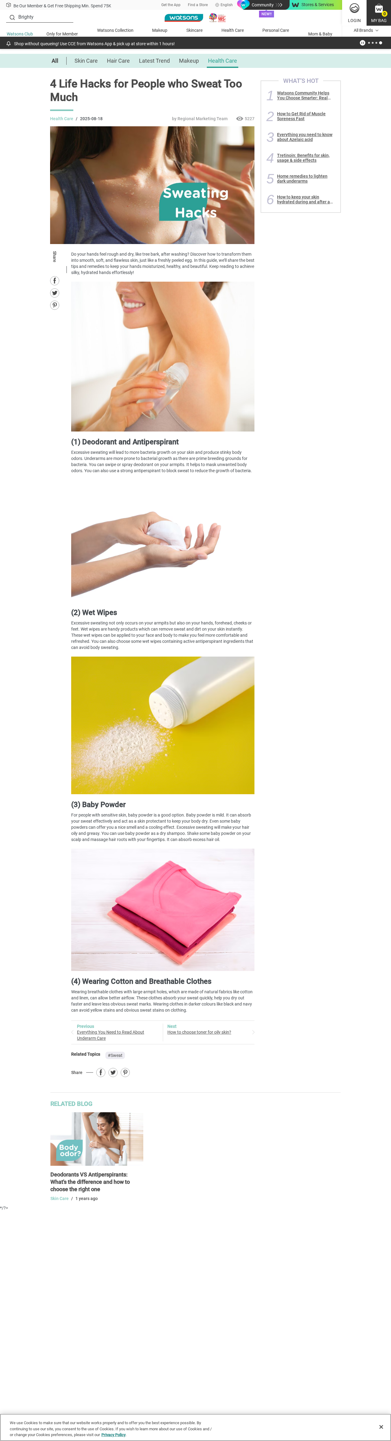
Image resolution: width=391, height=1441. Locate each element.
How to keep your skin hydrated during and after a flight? (303, 199)
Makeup (159, 30)
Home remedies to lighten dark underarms (302, 178)
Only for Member (62, 33)
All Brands (363, 30)
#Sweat (115, 1055)
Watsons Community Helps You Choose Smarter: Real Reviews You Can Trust (303, 95)
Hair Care (118, 60)
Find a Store (198, 5)
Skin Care (86, 60)
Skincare (194, 30)
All (55, 60)
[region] (195, 1427)
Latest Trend (154, 60)
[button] (379, 13)
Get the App (171, 5)
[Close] (381, 1427)
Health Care (232, 30)
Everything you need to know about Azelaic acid (304, 137)
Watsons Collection (115, 30)
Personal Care (275, 30)
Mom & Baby (320, 33)
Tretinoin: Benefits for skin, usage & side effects (303, 158)
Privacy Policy (113, 1434)
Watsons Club (20, 33)
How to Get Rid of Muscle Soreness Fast (301, 116)
